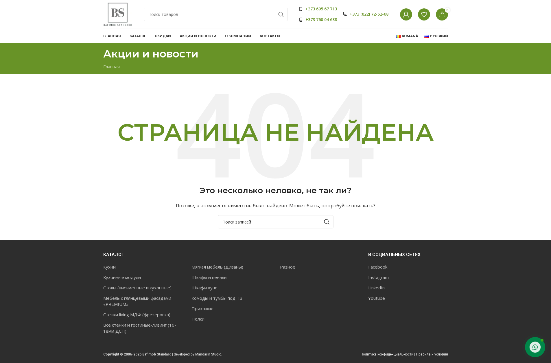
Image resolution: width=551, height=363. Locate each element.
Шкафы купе (204, 288)
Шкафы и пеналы (209, 277)
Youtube (376, 298)
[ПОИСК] (281, 14)
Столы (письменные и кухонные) (137, 288)
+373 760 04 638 (321, 19)
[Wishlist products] (424, 14)
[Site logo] (117, 14)
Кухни (109, 267)
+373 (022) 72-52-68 (369, 14)
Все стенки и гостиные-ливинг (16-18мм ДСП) (139, 328)
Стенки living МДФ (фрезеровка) (136, 314)
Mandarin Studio (208, 354)
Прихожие (202, 308)
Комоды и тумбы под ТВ (216, 298)
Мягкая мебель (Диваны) (217, 267)
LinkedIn (376, 288)
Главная (111, 66)
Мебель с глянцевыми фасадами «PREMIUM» (137, 301)
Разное (287, 267)
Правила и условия (432, 354)
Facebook (377, 267)
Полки (197, 319)
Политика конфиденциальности (386, 354)
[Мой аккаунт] (406, 14)
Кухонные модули (122, 277)
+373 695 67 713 (321, 9)
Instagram (378, 277)
